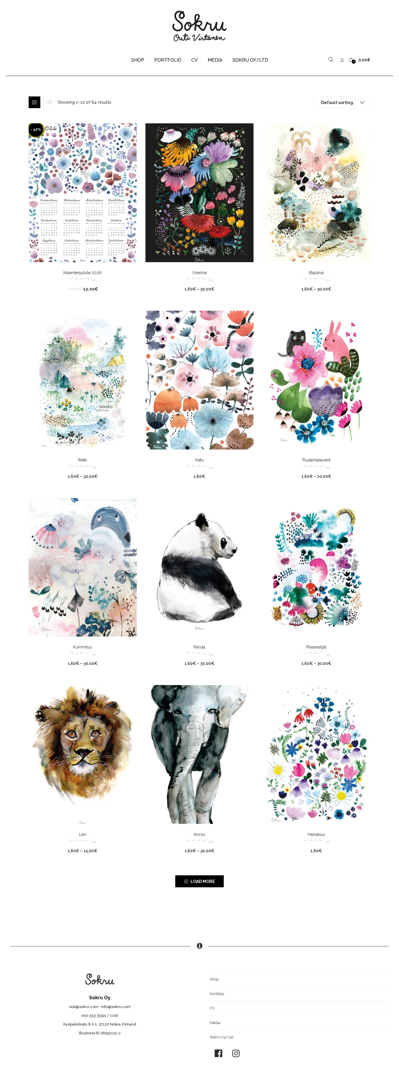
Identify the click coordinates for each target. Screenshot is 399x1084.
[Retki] (83, 379)
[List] (49, 102)
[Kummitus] (83, 567)
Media (215, 60)
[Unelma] (199, 192)
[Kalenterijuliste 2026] (83, 192)
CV (194, 60)
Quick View (34, 281)
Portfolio (167, 60)
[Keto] (199, 379)
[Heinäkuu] (316, 754)
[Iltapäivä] (316, 192)
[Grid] (34, 102)
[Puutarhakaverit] (316, 379)
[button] (359, 60)
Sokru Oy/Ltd (250, 60)
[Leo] (83, 754)
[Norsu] (199, 754)
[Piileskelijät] (316, 567)
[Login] (342, 60)
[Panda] (199, 567)
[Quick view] (77, 254)
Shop (137, 60)
